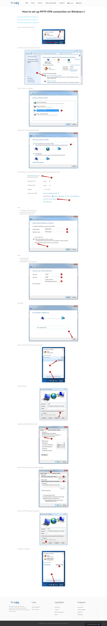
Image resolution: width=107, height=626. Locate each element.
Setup (56, 614)
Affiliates (80, 607)
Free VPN (80, 612)
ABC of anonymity (51, 3)
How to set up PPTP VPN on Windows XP (28, 22)
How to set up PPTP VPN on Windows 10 (27, 17)
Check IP (61, 3)
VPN (26, 3)
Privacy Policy (35, 609)
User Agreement (36, 607)
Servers (40, 3)
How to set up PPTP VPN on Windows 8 (27, 20)
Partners (80, 614)
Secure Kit (57, 607)
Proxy (33, 3)
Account (71, 3)
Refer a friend (81, 609)
